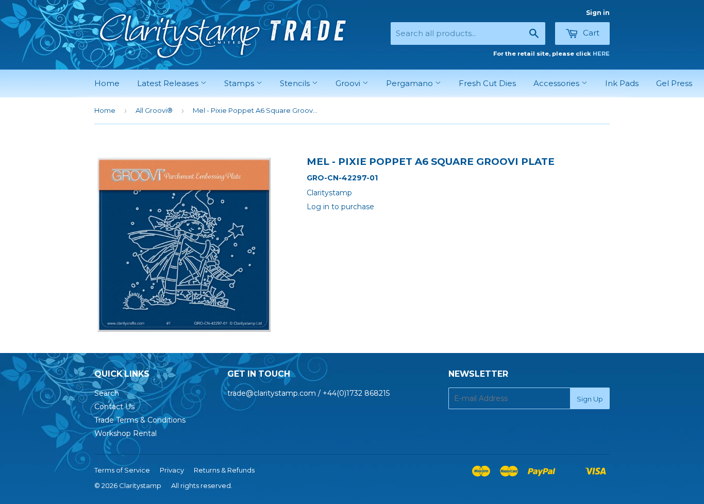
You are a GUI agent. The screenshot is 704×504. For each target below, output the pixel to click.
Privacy (172, 470)
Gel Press (674, 83)
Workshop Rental (125, 433)
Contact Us (114, 406)
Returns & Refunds (224, 470)
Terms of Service (122, 470)
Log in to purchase (340, 206)
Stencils (296, 83)
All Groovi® (154, 110)
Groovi (349, 83)
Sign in (598, 12)
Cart (590, 33)
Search (106, 393)
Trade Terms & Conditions (140, 420)
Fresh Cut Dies (487, 83)
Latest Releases (168, 83)
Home (107, 83)
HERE (601, 53)
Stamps (240, 83)
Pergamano (410, 83)
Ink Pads (622, 83)
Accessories (557, 83)
